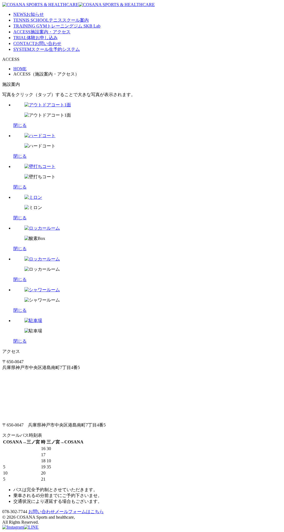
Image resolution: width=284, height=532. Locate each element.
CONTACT (37, 43)
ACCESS (41, 31)
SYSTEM (46, 49)
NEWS (28, 14)
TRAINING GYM (56, 26)
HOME (20, 68)
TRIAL (35, 37)
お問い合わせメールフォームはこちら (66, 511)
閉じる (20, 125)
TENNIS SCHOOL (51, 20)
